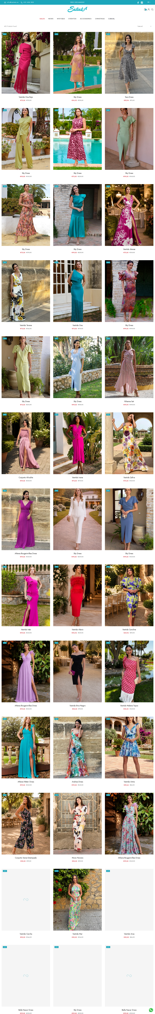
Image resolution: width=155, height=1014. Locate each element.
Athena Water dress (26, 781)
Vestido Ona (78, 325)
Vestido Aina (129, 934)
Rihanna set (129, 401)
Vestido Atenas (129, 249)
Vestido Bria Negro (78, 705)
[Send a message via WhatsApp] (151, 1010)
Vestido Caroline (129, 629)
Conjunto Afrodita (26, 477)
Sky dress (78, 97)
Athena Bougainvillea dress (26, 553)
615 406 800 (29, 2)
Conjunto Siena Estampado (26, 858)
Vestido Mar (77, 934)
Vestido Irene (77, 477)
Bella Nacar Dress (25, 1010)
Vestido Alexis (77, 629)
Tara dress (129, 97)
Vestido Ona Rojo (26, 97)
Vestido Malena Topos (129, 705)
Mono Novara (77, 858)
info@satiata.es (13, 2)
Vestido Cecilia (26, 934)
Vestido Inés (26, 629)
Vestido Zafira (129, 477)
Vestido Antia (129, 781)
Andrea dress (77, 781)
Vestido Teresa (26, 325)
